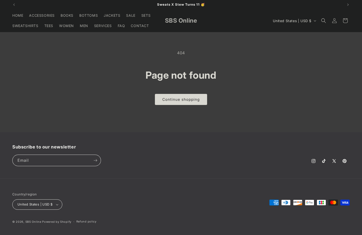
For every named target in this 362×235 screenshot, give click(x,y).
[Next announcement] (348, 4)
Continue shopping (181, 99)
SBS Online (33, 221)
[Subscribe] (95, 160)
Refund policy (86, 221)
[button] (323, 20)
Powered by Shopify (56, 221)
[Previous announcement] (14, 4)
